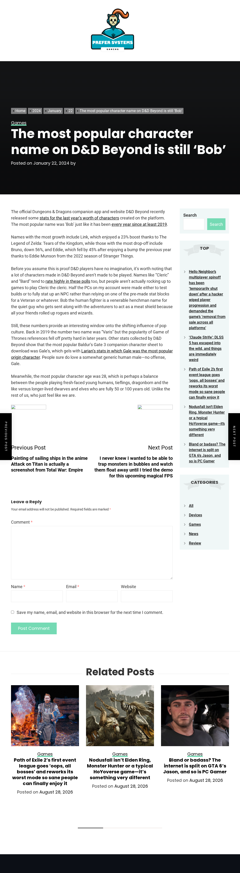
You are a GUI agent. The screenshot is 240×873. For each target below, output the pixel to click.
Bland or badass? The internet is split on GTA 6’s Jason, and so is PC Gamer (195, 766)
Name (18, 586)
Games (195, 524)
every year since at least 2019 (139, 224)
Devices (195, 515)
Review (195, 543)
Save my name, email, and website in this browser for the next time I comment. (90, 612)
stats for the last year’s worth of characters (79, 217)
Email (72, 586)
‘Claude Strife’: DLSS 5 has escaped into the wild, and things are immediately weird (206, 348)
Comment (22, 522)
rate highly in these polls (67, 281)
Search (190, 215)
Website (128, 586)
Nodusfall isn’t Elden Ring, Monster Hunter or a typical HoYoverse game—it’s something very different (120, 769)
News (193, 534)
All (191, 505)
